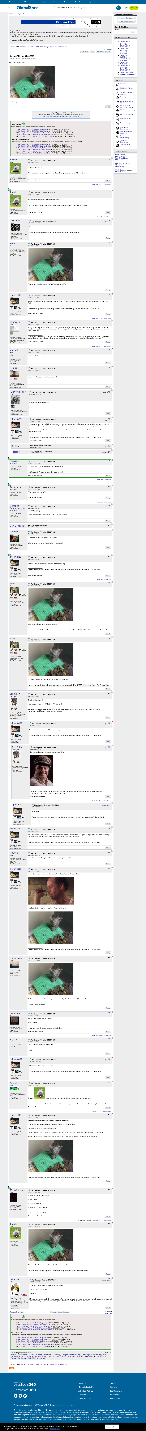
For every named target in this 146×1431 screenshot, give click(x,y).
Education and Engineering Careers (127, 106)
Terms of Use (115, 1395)
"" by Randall (33, 153)
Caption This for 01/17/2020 (125, 66)
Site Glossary (119, 167)
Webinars (67, 2)
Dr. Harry (16, 446)
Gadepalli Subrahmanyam (18, 507)
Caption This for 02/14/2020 (125, 53)
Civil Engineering (125, 97)
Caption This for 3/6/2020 (125, 42)
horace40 (14, 531)
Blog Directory (120, 156)
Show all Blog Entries (127, 74)
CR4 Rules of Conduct (122, 163)
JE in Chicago (16, 1190)
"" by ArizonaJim (34, 133)
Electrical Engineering (127, 110)
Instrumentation (125, 118)
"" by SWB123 (33, 131)
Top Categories (116, 1391)
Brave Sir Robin (18, 392)
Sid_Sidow (15, 694)
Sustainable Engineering (124, 141)
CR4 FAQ (118, 165)
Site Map (113, 1387)
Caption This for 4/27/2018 (57, 47)
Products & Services (24, 2)
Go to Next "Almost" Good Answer (101, 184)
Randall (13, 1083)
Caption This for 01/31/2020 (125, 59)
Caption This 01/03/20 (127, 72)
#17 (109, 452)
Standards (56, 2)
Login (126, 8)
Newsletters (79, 2)
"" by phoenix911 (34, 134)
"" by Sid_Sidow (34, 149)
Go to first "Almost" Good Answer (102, 1220)
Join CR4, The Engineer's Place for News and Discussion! (61, 116)
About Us (82, 1383)
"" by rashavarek (34, 151)
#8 (109, 392)
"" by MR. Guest (34, 148)
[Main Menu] (9, 7)
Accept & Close (111, 1427)
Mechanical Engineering (124, 128)
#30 (109, 1060)
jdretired (14, 350)
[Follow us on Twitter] (20, 1396)
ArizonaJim (15, 487)
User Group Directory (122, 158)
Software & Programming (124, 137)
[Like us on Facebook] (15, 1396)
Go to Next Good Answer (104, 217)
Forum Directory (120, 155)
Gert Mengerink (17, 526)
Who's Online (119, 170)
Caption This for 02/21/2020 (125, 49)
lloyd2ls (13, 1039)
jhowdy (13, 160)
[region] (73, 1427)
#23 (109, 805)
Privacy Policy (115, 1398)
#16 (109, 447)
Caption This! (22, 14)
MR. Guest (15, 322)
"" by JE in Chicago (35, 136)
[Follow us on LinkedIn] (25, 1396)
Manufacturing (125, 123)
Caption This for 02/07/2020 (125, 56)
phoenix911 (15, 295)
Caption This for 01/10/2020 (125, 70)
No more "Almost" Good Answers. (102, 1111)
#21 (109, 724)
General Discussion (126, 114)
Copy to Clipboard (106, 1353)
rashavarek (15, 1013)
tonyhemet (15, 853)
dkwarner (15, 220)
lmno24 (34, 58)
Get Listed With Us (86, 1387)
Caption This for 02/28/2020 (125, 46)
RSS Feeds (119, 160)
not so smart (16, 958)
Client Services (84, 1398)
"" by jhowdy (32, 129)
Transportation (125, 144)
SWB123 (14, 461)
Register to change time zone (62, 1405)
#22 (109, 748)
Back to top (108, 1313)
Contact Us (82, 1395)
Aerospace (123, 84)
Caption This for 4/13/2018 (30, 47)
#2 (109, 221)
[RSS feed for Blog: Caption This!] (11, 1368)
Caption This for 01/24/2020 (125, 63)
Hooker (13, 368)
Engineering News (42, 2)
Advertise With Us (85, 1391)
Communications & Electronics (126, 102)
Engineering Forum (95, 2)
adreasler (15, 1279)
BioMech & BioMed (126, 88)
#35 (109, 1280)
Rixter (13, 243)
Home (11, 2)
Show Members (120, 172)
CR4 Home (12, 14)
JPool (12, 583)
